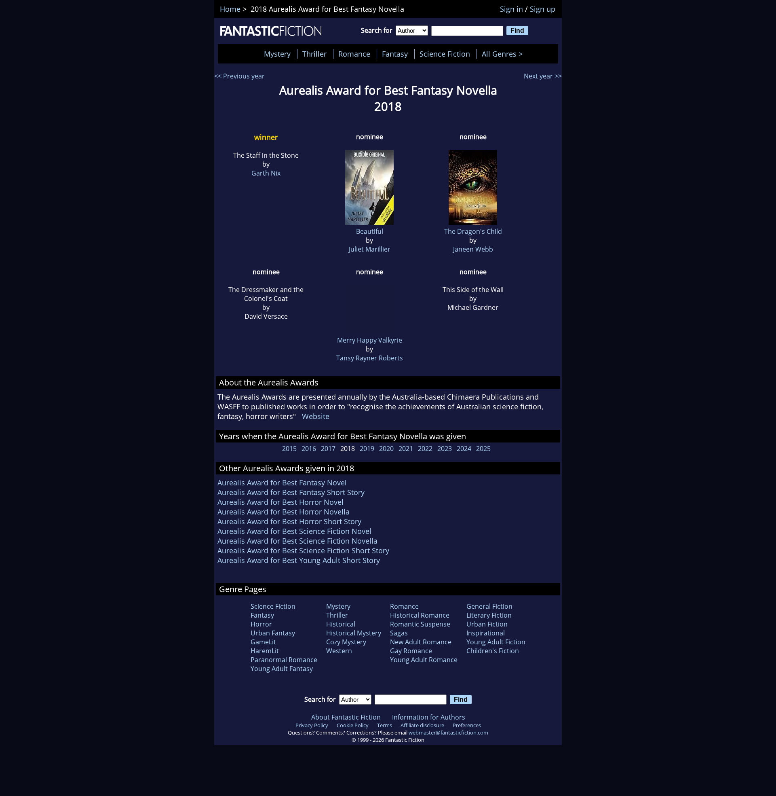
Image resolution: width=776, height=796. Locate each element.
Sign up (542, 9)
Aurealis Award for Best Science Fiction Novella (297, 541)
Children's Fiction (492, 650)
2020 (386, 448)
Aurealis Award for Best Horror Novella (283, 512)
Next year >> (543, 76)
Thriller (314, 54)
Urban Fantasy (273, 633)
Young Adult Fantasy (282, 668)
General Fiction (489, 606)
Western (339, 650)
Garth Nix (265, 173)
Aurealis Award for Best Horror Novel (280, 502)
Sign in (511, 9)
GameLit (263, 641)
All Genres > (504, 54)
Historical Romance (419, 615)
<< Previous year (239, 76)
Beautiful (369, 231)
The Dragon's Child (473, 231)
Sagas (399, 633)
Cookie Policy (353, 725)
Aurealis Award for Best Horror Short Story (289, 521)
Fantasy (395, 54)
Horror (261, 624)
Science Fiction (445, 54)
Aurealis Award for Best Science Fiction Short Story (303, 550)
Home (230, 9)
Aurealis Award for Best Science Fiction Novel (294, 531)
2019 (367, 448)
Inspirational (485, 633)
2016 (309, 448)
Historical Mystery (353, 633)
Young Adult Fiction (495, 641)
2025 (483, 448)
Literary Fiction (489, 615)
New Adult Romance (420, 641)
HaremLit (265, 650)
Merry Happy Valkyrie (369, 340)
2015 (289, 448)
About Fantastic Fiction (346, 717)
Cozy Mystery (346, 641)
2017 (328, 448)
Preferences (467, 725)
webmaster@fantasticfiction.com (448, 732)
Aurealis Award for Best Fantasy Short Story (291, 492)
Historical (340, 624)
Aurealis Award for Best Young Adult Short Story (298, 560)
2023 (444, 448)
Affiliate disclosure (422, 725)
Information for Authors (428, 717)
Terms (384, 725)
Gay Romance (411, 650)
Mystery (277, 54)
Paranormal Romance (284, 659)
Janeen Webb (473, 249)
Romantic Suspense (420, 624)
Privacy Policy (311, 725)
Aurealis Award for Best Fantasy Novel (282, 482)
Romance (354, 54)
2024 (464, 448)
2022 (425, 448)
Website (315, 416)
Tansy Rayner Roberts (369, 358)
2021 (406, 448)
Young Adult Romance (424, 659)
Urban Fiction (487, 624)
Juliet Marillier (369, 249)
